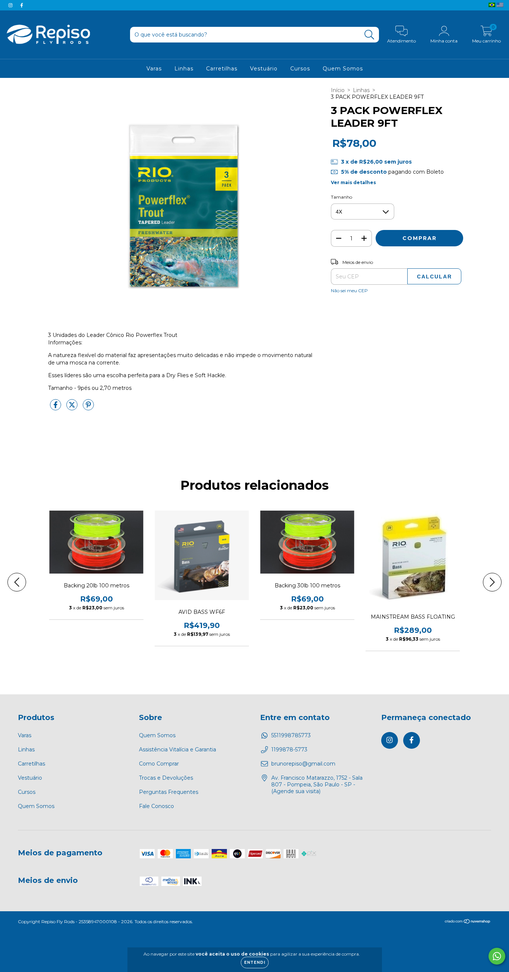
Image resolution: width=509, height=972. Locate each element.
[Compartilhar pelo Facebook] (56, 407)
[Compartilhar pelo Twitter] (72, 407)
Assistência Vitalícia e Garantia (177, 749)
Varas (154, 68)
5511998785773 (291, 735)
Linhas (183, 68)
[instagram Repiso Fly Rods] (11, 5)
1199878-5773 (289, 749)
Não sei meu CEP (349, 290)
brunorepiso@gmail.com (303, 763)
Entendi (254, 962)
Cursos (300, 68)
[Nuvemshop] (468, 922)
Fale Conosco (156, 806)
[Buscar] (369, 35)
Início (338, 90)
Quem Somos (343, 68)
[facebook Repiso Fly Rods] (21, 5)
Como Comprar (159, 763)
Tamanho (341, 197)
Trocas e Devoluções (166, 777)
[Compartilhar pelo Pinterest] (88, 407)
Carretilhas (221, 68)
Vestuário (264, 68)
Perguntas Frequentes (168, 792)
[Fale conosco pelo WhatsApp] (497, 956)
